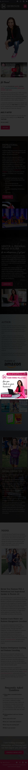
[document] (14, 385)
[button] (26, 373)
